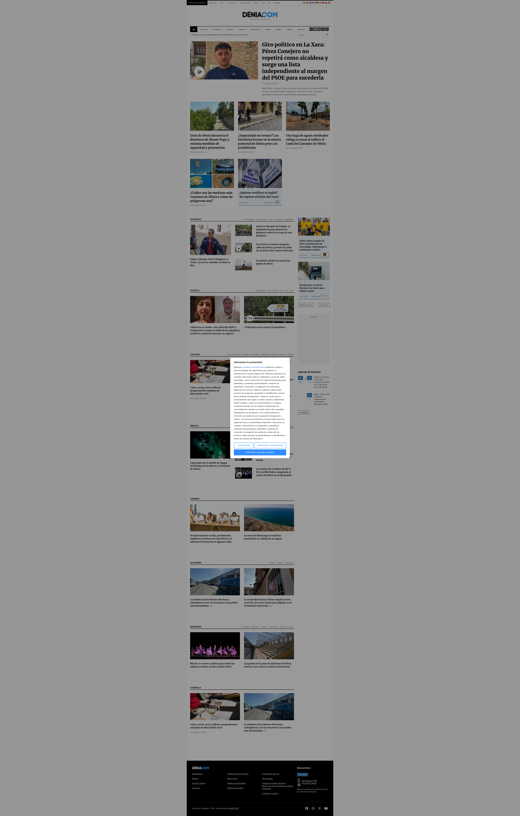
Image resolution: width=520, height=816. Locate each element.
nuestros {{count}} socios (254, 367)
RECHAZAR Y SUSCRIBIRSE (270, 445)
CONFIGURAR (243, 445)
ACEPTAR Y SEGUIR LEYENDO (260, 452)
